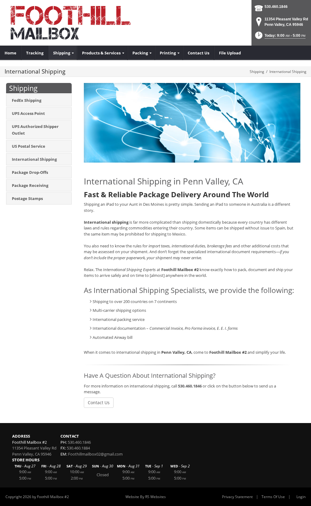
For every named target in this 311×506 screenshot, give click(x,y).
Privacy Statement (237, 496)
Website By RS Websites (145, 496)
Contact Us (99, 402)
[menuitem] (10, 53)
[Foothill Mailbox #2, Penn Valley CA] (73, 23)
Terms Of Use (273, 496)
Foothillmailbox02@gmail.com (95, 454)
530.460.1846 (276, 7)
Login (301, 496)
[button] (280, 37)
